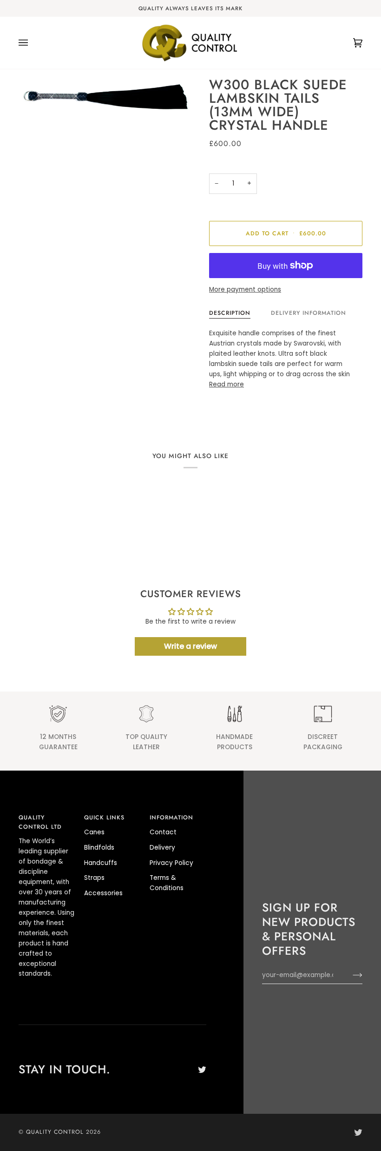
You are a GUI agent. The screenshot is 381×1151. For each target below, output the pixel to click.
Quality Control (55, 1132)
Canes (94, 832)
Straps (94, 877)
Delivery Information (308, 313)
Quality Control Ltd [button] (40, 822)
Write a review (190, 646)
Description (229, 313)
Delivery (162, 847)
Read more (226, 384)
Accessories (103, 893)
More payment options (245, 289)
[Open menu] (32, 43)
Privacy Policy (171, 862)
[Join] (350, 975)
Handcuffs (100, 862)
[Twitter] (202, 1069)
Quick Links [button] (104, 817)
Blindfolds (99, 847)
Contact (163, 832)
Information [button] (171, 817)
